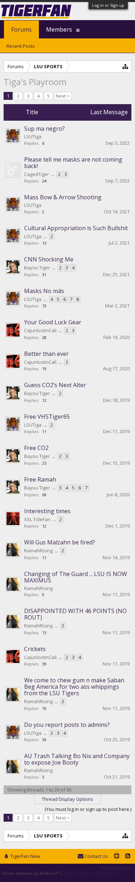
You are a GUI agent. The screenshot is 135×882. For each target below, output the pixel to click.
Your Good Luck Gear (52, 322)
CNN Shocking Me (48, 259)
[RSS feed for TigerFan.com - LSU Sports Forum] (127, 856)
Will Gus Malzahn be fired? (59, 542)
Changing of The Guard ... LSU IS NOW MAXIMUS (75, 577)
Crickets (35, 649)
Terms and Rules (117, 868)
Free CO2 (36, 448)
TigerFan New (24, 856)
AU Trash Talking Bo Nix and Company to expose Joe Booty (77, 759)
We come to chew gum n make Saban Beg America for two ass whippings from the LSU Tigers (74, 686)
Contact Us (96, 856)
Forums (21, 29)
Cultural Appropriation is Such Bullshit (76, 228)
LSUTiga (32, 136)
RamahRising (38, 550)
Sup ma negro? (44, 129)
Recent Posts (20, 46)
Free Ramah (40, 479)
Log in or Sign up (108, 5)
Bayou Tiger (37, 267)
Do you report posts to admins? (67, 725)
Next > (63, 96)
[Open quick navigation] (125, 66)
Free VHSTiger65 (47, 417)
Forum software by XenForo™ (31, 873)
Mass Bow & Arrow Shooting (63, 197)
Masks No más (44, 291)
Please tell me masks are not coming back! (73, 162)
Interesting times (47, 511)
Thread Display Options (67, 799)
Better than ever (46, 354)
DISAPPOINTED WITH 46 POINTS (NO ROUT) (75, 614)
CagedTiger (36, 174)
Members (59, 29)
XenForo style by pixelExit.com (92, 873)
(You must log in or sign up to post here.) (88, 809)
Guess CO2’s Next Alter (55, 385)
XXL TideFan (37, 519)
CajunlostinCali (40, 330)
